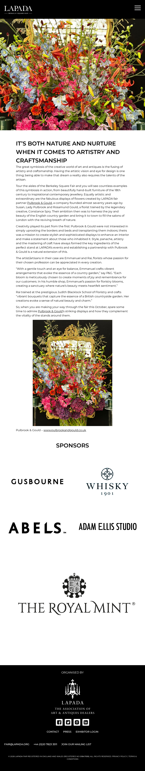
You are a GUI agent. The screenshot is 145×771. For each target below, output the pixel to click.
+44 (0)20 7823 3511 (45, 744)
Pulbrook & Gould (39, 203)
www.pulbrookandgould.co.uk (65, 430)
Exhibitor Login (87, 731)
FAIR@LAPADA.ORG (16, 744)
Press (67, 731)
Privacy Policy (119, 756)
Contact (53, 731)
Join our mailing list (76, 744)
